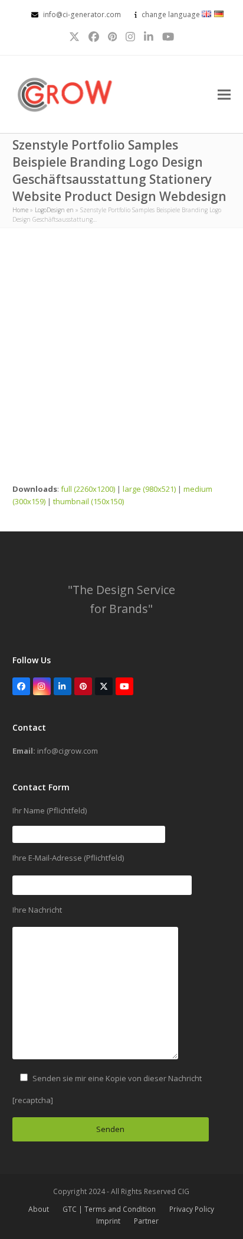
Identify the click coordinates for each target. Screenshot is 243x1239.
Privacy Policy (191, 1209)
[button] (224, 94)
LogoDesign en (54, 210)
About (38, 1209)
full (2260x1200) (88, 489)
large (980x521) (149, 489)
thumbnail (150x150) (88, 501)
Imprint (108, 1221)
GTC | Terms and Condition (109, 1209)
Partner (146, 1221)
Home (20, 210)
